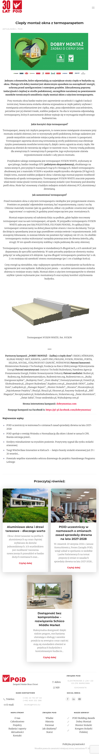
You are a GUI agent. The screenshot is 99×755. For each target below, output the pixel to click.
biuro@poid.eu (32, 705)
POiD (20, 29)
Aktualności (9, 29)
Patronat (49, 725)
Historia (49, 721)
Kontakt (17, 735)
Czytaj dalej (25, 563)
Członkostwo (17, 721)
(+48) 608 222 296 (32, 700)
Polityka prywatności (74, 744)
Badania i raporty (17, 728)
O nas (17, 718)
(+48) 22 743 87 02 (32, 698)
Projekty (17, 725)
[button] (93, 7)
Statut (49, 732)
